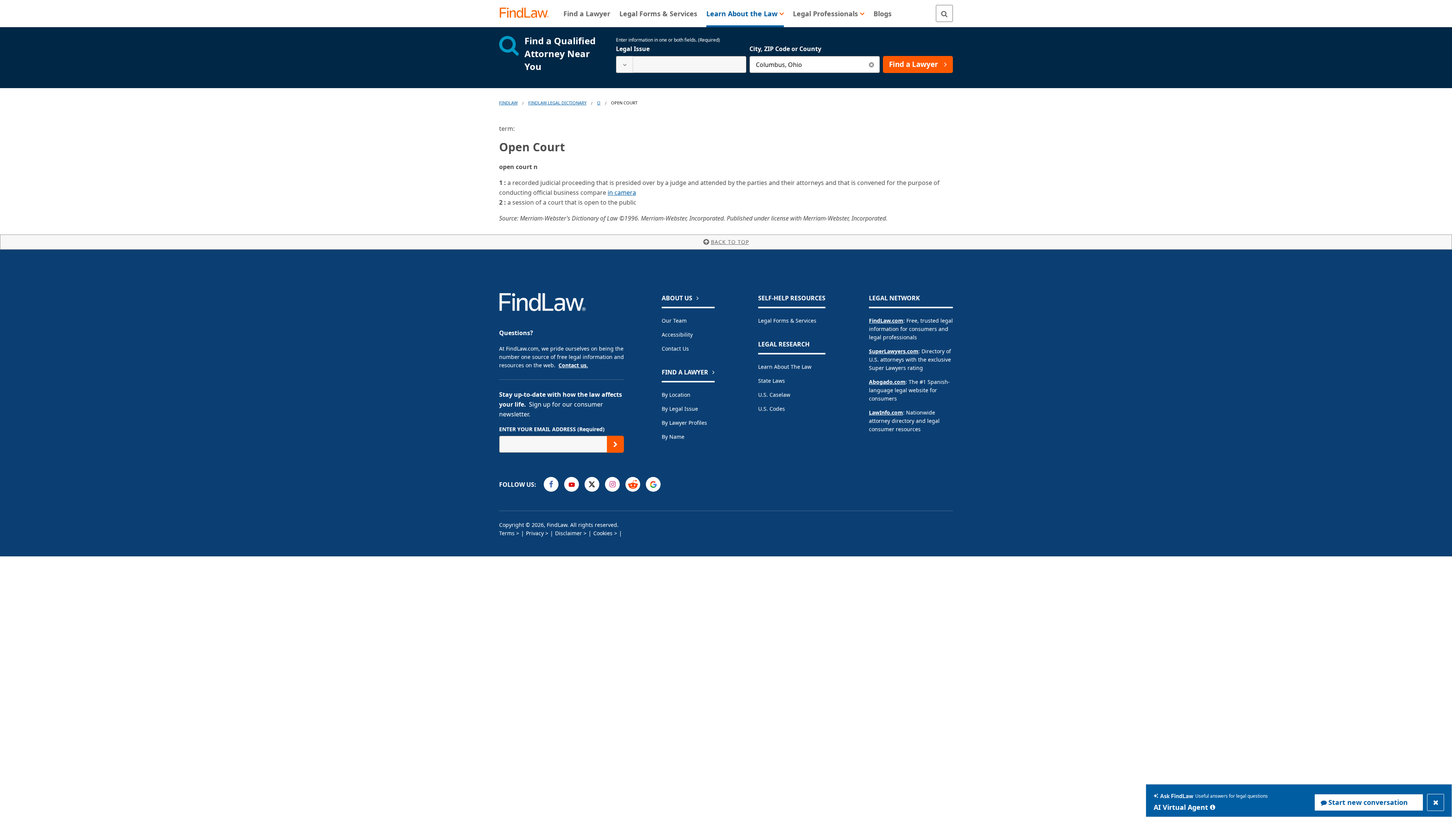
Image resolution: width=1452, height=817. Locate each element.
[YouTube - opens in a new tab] (571, 484)
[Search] (944, 13)
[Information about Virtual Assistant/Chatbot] (1212, 807)
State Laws (771, 380)
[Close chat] (1435, 802)
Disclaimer (568, 533)
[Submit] (615, 444)
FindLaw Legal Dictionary (557, 103)
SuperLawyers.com (893, 351)
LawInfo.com (886, 412)
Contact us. (573, 365)
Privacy (535, 533)
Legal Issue (633, 49)
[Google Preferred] (653, 484)
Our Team (674, 320)
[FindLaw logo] (527, 13)
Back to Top (730, 241)
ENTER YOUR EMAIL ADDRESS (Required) (552, 429)
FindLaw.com (886, 320)
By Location (676, 394)
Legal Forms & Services (787, 320)
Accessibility (677, 334)
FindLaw (508, 103)
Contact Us (675, 348)
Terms (507, 533)
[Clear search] (871, 64)
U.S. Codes (771, 408)
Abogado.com (887, 381)
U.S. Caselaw (774, 394)
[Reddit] (632, 484)
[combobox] (681, 64)
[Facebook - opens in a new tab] (551, 484)
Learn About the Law (784, 366)
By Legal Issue (680, 408)
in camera (622, 192)
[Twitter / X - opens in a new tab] (592, 484)
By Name (673, 436)
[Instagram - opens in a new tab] (612, 484)
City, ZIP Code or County (785, 49)
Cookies (603, 533)
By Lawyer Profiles (684, 422)
